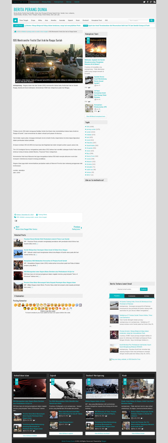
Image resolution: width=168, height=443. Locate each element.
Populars (117, 296)
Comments (131, 296)
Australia (62, 20)
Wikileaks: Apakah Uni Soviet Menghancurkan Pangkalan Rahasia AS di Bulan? (95, 62)
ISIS (106, 20)
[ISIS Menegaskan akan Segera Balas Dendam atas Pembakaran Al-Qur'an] (30, 388)
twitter (144, 2)
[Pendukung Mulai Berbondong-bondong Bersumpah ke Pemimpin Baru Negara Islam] (17, 427)
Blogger (103, 441)
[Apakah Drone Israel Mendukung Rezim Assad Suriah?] (89, 80)
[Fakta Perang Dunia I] (53, 425)
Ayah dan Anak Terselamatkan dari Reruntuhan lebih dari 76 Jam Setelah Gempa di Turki (114, 25)
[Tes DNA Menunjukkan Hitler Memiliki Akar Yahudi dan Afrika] (66, 388)
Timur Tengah (23, 20)
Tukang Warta (42, 214)
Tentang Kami (34, 2)
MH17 (88, 175)
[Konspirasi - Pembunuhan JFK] (89, 108)
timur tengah (43, 217)
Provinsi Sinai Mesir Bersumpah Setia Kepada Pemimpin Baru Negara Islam (34, 416)
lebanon (89, 161)
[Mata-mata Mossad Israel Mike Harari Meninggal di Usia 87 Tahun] (53, 415)
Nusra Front (90, 156)
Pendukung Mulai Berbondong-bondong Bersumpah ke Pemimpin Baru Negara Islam (33, 427)
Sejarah (70, 20)
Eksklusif (85, 20)
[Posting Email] (15, 221)
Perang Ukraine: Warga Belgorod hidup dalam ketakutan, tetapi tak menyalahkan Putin (46, 25)
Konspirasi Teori (97, 20)
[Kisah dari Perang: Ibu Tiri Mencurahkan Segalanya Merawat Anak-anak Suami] (125, 425)
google (151, 2)
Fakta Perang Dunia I (66, 422)
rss (154, 2)
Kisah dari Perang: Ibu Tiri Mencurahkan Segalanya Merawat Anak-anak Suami (142, 424)
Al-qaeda (89, 148)
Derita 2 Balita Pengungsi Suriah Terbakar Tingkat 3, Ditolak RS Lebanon (142, 414)
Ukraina (89, 164)
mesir (88, 151)
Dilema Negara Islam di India (95, 401)
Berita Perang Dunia (30, 9)
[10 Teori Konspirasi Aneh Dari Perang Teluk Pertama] (89, 94)
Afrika (40, 20)
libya (88, 153)
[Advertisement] (44, 36)
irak (88, 137)
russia (89, 159)
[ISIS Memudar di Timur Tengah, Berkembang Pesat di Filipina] (89, 415)
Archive (146, 296)
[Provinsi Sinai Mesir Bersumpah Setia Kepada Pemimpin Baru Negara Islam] (17, 417)
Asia (46, 20)
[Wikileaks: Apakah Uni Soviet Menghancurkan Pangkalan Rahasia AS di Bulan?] (96, 47)
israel (88, 140)
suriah (36, 217)
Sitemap (68, 2)
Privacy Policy (46, 2)
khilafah (22, 217)
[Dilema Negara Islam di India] (102, 388)
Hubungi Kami (58, 2)
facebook (147, 2)
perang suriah (29, 217)
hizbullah (89, 167)
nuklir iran (90, 169)
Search (151, 20)
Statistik (76, 2)
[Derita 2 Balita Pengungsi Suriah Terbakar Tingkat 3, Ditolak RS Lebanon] (125, 415)
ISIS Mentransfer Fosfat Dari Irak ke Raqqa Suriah (37, 40)
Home (15, 20)
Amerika (53, 20)
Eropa (33, 20)
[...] (37, 243)
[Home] (15, 31)
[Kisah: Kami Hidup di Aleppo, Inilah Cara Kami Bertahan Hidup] (138, 388)
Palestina (89, 142)
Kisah (78, 20)
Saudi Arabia (90, 145)
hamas (89, 172)
